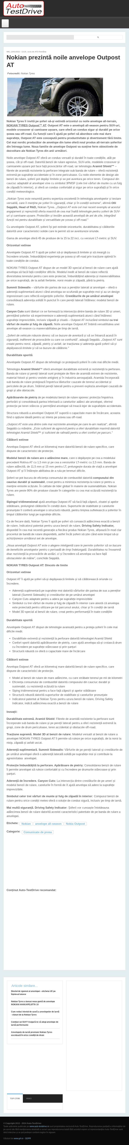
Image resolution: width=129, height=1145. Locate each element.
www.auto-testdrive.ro (39, 1126)
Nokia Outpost (75, 823)
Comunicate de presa (38, 832)
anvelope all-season (48, 823)
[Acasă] (23, 8)
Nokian (26, 823)
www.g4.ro (18, 1138)
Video (29, 1098)
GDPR (28, 1138)
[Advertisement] (85, 8)
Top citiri (15, 1098)
